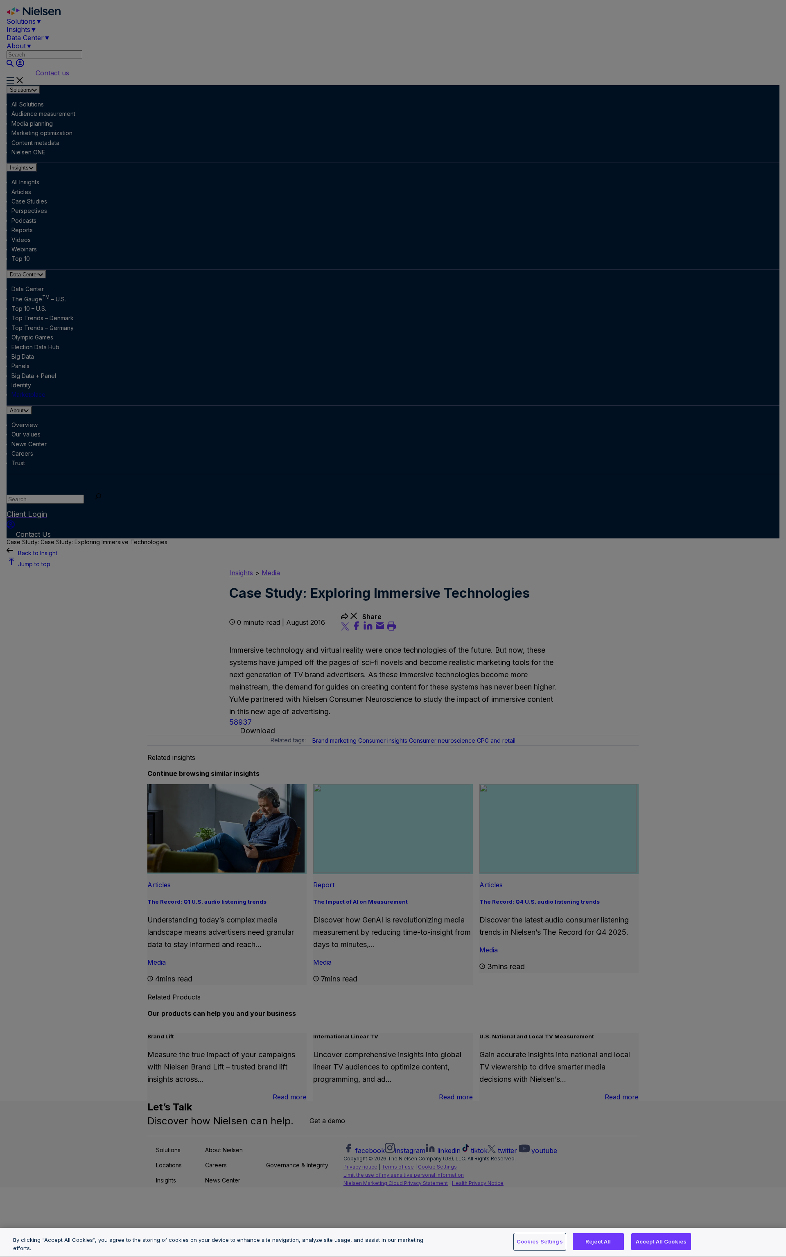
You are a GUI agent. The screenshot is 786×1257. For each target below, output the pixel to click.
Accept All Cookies (661, 1241)
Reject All (598, 1241)
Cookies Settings (540, 1241)
